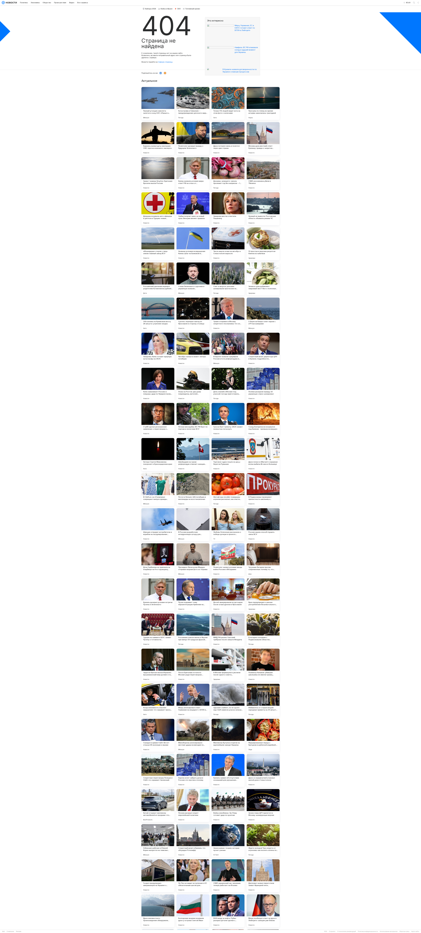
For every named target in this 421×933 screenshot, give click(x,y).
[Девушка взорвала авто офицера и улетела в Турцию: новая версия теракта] (157, 208)
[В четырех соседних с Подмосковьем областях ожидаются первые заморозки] (263, 630)
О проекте (332, 931)
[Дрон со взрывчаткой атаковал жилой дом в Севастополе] (263, 770)
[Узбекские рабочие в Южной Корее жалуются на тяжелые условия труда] (157, 840)
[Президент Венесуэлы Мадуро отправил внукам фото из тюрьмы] (193, 559)
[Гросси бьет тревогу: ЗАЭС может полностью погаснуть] (228, 419)
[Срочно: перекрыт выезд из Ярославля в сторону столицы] (193, 314)
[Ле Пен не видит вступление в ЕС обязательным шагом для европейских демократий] (193, 875)
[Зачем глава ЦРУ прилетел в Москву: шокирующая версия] (263, 805)
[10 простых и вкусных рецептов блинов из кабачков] (263, 243)
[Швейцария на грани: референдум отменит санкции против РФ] (193, 454)
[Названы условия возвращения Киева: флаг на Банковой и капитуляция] (193, 243)
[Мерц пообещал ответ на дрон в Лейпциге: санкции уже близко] (263, 910)
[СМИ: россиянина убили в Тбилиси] (263, 173)
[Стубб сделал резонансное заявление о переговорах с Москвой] (157, 419)
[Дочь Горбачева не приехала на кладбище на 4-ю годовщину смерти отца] (157, 559)
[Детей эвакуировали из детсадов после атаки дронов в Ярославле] (228, 594)
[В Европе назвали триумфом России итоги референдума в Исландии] (228, 349)
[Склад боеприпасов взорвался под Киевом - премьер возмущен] (263, 419)
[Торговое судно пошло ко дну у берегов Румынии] (228, 454)
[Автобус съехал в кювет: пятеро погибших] (193, 349)
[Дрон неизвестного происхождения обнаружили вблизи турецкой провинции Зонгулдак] (157, 910)
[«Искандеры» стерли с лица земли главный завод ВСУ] (157, 243)
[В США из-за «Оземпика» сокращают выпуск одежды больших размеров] (157, 489)
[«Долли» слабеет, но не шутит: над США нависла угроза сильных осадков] (228, 700)
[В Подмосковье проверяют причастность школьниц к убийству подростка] (263, 489)
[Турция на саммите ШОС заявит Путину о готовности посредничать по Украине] (157, 630)
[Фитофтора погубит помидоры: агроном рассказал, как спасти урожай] (228, 489)
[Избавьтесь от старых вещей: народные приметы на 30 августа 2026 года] (263, 700)
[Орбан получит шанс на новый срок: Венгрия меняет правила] (193, 208)
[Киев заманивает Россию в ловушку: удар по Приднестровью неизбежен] (157, 384)
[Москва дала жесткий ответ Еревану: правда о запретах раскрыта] (263, 138)
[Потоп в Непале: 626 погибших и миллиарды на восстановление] (193, 489)
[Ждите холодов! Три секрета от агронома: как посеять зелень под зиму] (263, 840)
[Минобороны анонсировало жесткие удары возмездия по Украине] (193, 735)
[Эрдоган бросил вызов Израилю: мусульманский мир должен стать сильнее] (157, 665)
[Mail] (3, 2)
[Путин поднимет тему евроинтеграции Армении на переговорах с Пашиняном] (193, 594)
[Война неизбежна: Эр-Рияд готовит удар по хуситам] (228, 805)
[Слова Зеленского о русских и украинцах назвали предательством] (193, 279)
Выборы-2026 (150, 9)
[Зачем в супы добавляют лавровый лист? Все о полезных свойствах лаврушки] (263, 279)
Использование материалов (388, 931)
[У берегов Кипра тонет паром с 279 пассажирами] (263, 314)
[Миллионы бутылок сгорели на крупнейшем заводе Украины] (228, 735)
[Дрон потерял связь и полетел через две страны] (228, 138)
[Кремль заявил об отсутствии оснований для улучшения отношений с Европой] (228, 770)
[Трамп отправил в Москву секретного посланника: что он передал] (228, 314)
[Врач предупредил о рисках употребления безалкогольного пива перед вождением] (263, 594)
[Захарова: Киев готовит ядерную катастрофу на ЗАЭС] (157, 349)
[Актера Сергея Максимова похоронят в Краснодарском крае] (157, 454)
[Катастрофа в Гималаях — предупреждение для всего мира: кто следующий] (193, 103)
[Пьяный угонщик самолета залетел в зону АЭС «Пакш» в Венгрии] (157, 103)
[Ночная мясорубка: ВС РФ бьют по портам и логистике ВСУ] (193, 419)
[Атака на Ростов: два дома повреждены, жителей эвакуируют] (193, 384)
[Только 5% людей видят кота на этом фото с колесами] (228, 103)
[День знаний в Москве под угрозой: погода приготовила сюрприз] (228, 384)
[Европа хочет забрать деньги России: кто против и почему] (193, 770)
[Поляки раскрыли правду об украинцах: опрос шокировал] (263, 384)
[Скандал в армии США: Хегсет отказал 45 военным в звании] (157, 735)
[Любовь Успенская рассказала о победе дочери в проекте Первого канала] (228, 524)
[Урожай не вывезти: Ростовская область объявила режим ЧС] (263, 208)
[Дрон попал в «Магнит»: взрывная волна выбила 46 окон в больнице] (263, 454)
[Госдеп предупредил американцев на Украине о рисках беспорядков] (157, 875)
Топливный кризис (192, 9)
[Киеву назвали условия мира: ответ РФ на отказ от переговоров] (193, 173)
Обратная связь (404, 931)
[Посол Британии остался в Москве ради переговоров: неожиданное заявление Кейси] (193, 665)
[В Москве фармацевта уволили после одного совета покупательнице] (228, 665)
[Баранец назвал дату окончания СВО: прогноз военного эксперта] (157, 138)
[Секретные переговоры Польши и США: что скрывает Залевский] (157, 770)
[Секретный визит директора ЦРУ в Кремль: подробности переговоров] (263, 349)
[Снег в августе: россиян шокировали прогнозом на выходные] (228, 279)
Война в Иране (166, 9)
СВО (179, 9)
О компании (10, 931)
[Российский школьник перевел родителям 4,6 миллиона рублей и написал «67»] (157, 279)
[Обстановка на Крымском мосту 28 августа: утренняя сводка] (157, 314)
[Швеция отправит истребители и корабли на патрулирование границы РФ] (157, 524)
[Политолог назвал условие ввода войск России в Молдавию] (228, 559)
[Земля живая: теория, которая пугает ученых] (228, 840)
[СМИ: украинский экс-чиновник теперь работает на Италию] (228, 875)
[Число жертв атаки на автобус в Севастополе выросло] (228, 243)
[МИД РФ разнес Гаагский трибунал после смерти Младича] (228, 630)
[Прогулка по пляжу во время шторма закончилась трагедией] (263, 103)
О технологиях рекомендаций (346, 931)
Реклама (18, 931)
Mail (3, 931)
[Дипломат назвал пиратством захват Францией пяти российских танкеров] (263, 875)
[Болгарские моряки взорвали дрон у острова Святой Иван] (193, 910)
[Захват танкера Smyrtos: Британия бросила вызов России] (157, 173)
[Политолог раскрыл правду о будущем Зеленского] (193, 138)
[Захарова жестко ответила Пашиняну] (228, 208)
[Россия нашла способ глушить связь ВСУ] (263, 524)
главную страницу (165, 62)
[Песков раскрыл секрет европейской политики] (193, 805)
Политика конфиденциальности (368, 931)
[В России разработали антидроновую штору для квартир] (193, 524)
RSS (325, 931)
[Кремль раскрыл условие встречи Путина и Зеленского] (157, 594)
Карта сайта (415, 931)
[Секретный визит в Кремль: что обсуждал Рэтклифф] (193, 840)
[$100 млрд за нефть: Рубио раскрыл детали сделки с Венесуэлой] (228, 910)
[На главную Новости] (11, 2)
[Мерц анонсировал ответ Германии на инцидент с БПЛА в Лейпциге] (193, 700)
